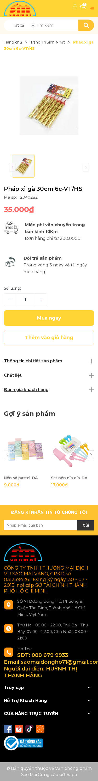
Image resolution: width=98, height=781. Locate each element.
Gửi (86, 525)
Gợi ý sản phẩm (29, 413)
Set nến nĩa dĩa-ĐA (69, 477)
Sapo (72, 774)
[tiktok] (29, 729)
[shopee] (19, 729)
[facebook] (8, 729)
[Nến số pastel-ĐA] (25, 451)
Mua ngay (49, 318)
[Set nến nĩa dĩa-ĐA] (72, 451)
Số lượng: (12, 288)
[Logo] (20, 8)
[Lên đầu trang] (89, 772)
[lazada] (40, 729)
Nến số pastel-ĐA (21, 477)
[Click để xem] (49, 106)
